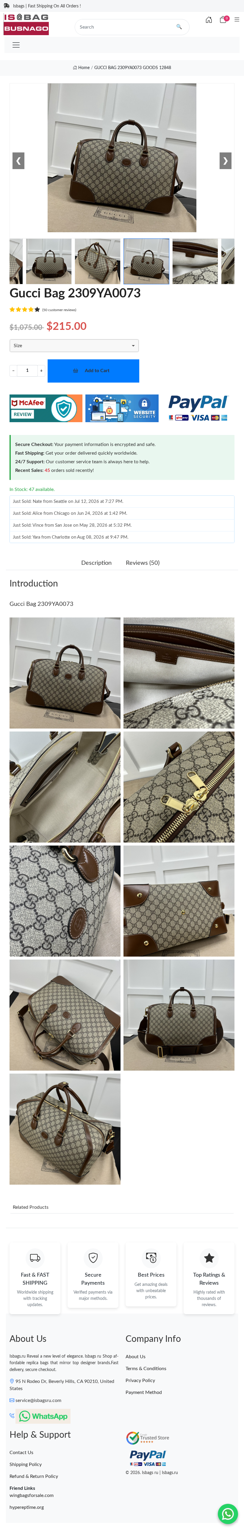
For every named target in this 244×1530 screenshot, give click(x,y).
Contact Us (21, 1452)
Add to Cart (97, 370)
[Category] (237, 20)
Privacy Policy (140, 1380)
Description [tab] (96, 563)
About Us (136, 1356)
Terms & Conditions (146, 1368)
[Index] (208, 20)
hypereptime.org (27, 1507)
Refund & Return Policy (34, 1476)
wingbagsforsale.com (32, 1495)
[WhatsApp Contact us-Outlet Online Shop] (228, 1514)
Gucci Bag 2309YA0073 (41, 604)
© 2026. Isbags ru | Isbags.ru (152, 1473)
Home (83, 68)
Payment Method (144, 1392)
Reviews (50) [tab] (142, 563)
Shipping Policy (26, 1464)
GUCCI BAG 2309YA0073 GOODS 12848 (132, 68)
